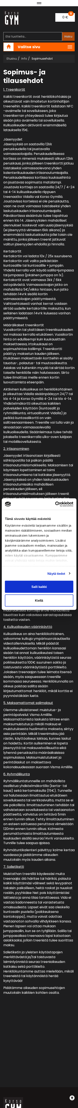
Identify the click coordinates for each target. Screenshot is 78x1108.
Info (24, 58)
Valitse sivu (29, 46)
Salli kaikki (39, 587)
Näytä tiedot (56, 573)
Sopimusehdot (42, 58)
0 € (67, 16)
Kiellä (39, 600)
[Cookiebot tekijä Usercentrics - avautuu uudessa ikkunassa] (55, 504)
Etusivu (12, 58)
